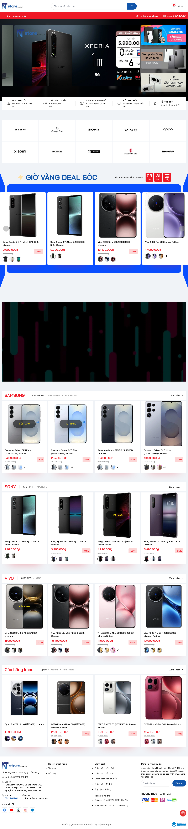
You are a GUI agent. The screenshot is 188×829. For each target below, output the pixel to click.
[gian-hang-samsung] (163, 36)
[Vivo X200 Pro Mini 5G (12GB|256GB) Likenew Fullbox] (117, 606)
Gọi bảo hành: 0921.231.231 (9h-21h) (111, 805)
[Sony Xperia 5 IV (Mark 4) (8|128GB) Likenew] (23, 215)
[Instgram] (25, 810)
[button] (6, 229)
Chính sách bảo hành (105, 768)
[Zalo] (32, 810)
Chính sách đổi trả (103, 784)
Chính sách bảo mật (104, 773)
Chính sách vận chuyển (106, 778)
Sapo (108, 824)
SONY (10, 486)
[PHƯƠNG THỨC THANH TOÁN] (163, 800)
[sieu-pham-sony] (163, 60)
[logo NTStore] (24, 765)
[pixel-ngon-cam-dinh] (163, 84)
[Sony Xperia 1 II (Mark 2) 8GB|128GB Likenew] (163, 515)
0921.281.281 (11, 798)
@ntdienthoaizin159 (82, 341)
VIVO (9, 578)
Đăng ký (179, 783)
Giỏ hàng (52, 773)
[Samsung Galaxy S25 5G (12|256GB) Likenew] (117, 423)
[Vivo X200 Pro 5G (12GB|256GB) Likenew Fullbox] (163, 606)
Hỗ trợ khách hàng (57, 764)
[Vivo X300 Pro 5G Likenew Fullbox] (165, 215)
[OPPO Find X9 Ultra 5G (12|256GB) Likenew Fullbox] (70, 697)
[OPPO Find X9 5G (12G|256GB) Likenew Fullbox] (117, 697)
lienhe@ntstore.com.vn (36, 798)
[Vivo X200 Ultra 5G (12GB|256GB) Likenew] (118, 215)
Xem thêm (174, 395)
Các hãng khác (19, 669)
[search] (132, 6)
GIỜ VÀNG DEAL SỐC (61, 177)
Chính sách (100, 764)
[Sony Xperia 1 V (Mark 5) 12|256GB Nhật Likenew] (70, 215)
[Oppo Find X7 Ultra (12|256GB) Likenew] (24, 697)
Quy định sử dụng (103, 789)
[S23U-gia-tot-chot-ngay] (87, 55)
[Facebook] (4, 809)
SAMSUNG (15, 395)
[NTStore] (12, 6)
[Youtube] (11, 810)
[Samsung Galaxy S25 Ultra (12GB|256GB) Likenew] (163, 423)
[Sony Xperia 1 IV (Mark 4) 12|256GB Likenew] (70, 515)
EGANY (87, 824)
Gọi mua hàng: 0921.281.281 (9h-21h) (111, 800)
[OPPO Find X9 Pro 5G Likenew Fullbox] (163, 697)
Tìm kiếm (52, 768)
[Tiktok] (18, 810)
